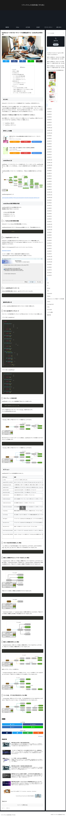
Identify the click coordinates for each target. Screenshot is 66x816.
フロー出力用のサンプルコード (19, 82)
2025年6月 (49, 143)
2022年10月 (49, 229)
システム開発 (50, 312)
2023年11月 (49, 194)
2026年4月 (49, 117)
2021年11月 (49, 259)
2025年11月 (49, 130)
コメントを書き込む (22, 805)
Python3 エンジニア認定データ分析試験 (55, 298)
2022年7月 (49, 237)
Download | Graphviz (6, 250)
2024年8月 (49, 170)
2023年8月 (49, 202)
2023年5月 (49, 210)
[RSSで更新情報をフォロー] (38, 733)
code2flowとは (16, 72)
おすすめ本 (49, 309)
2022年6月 (49, 240)
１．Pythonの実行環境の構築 (19, 76)
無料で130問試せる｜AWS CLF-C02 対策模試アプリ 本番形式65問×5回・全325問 (55, 62)
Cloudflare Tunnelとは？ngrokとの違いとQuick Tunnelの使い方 (55, 53)
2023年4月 (49, 213)
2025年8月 (49, 138)
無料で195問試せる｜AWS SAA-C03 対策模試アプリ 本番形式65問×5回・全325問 (55, 66)
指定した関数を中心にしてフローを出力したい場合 (23, 89)
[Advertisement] (33, 18)
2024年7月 (49, 173)
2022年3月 (49, 248)
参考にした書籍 (16, 71)
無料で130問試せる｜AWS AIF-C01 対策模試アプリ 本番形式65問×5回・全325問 (55, 57)
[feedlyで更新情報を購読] (28, 733)
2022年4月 (49, 245)
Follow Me (56, 44)
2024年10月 (49, 165)
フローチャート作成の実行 (19, 84)
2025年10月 (49, 133)
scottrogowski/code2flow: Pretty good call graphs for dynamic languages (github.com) (20, 197)
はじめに (14, 69)
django (48, 288)
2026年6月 (49, 111)
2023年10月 (49, 197)
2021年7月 (49, 270)
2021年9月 (49, 264)
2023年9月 (49, 200)
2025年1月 (49, 157)
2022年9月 (49, 232)
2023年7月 (49, 205)
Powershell (49, 293)
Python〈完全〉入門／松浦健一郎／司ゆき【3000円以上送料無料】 (22, 147)
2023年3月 (49, 216)
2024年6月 (49, 176)
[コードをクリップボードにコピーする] (42, 232)
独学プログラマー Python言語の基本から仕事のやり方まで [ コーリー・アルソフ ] (24, 136)
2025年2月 (49, 154)
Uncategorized (50, 304)
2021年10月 (49, 261)
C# (47, 285)
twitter (48, 301)
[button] (63, 33)
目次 (21, 67)
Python (48, 296)
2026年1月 (49, 125)
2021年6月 (49, 272)
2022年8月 (49, 235)
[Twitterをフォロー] (17, 733)
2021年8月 (49, 267)
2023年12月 (49, 192)
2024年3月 (49, 184)
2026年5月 (49, 114)
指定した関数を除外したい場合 (19, 91)
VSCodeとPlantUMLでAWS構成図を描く (55, 70)
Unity (48, 307)
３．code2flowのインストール (19, 79)
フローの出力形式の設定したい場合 (20, 87)
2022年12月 (49, 224)
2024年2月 (49, 186)
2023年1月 (49, 221)
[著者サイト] (7, 733)
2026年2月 (49, 122)
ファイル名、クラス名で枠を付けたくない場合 (22, 92)
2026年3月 (49, 119)
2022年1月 (49, 253)
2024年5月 (49, 178)
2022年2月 (49, 251)
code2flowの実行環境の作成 (18, 74)
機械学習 (49, 315)
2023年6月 (49, 208)
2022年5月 (49, 243)
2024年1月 (49, 189)
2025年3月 (49, 151)
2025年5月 (49, 146)
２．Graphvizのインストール (19, 77)
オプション (15, 86)
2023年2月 (49, 219)
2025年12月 (49, 127)
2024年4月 (49, 181)
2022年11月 (49, 227)
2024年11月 (49, 162)
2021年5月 (49, 275)
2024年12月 (49, 160)
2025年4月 (49, 149)
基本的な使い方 (16, 81)
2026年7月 (49, 109)
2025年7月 (49, 141)
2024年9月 (49, 168)
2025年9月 (49, 135)
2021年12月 (49, 256)
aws (48, 282)
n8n (48, 290)
